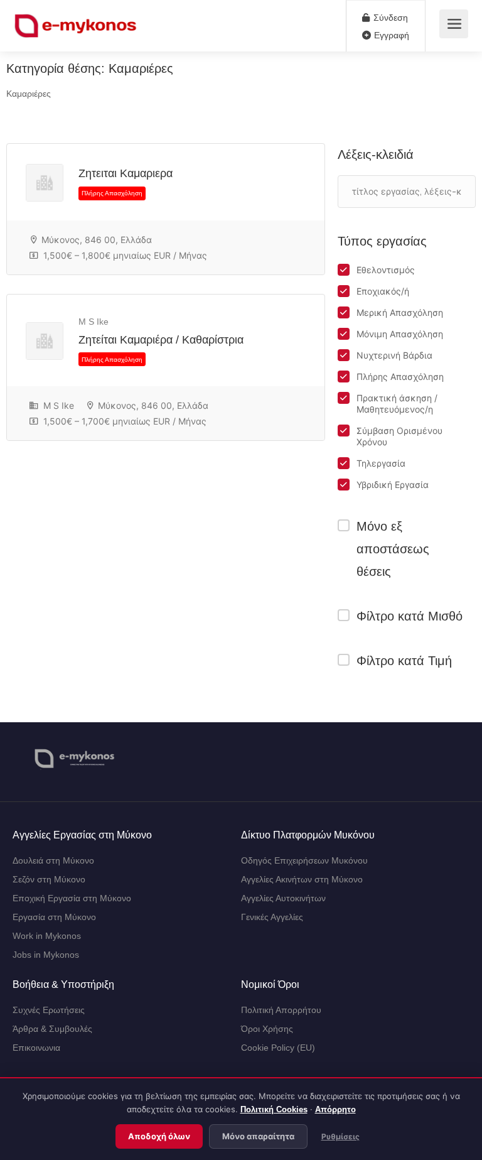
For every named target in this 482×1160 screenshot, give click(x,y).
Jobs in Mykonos (46, 955)
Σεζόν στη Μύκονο (49, 879)
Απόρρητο (335, 1109)
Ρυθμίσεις (340, 1137)
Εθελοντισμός (385, 269)
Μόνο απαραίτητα (258, 1136)
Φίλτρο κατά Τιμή (404, 661)
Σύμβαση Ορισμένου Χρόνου (399, 436)
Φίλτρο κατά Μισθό (409, 616)
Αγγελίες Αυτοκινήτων (283, 898)
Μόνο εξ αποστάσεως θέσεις (392, 548)
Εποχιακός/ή (382, 291)
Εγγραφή (390, 35)
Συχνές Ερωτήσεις (49, 1010)
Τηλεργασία (380, 463)
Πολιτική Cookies (274, 1109)
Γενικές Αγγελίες (272, 917)
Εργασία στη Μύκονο (54, 917)
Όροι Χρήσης (267, 1029)
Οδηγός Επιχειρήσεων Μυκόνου (304, 860)
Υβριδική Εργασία (392, 484)
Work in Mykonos (47, 936)
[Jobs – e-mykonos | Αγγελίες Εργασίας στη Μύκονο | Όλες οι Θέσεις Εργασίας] (76, 23)
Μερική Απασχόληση (399, 312)
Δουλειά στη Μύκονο (53, 860)
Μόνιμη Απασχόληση (399, 333)
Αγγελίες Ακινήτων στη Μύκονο (302, 879)
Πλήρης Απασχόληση (400, 376)
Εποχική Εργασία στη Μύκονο (72, 898)
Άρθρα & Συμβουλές (52, 1029)
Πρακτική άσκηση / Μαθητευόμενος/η (396, 404)
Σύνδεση (389, 18)
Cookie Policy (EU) (278, 1048)
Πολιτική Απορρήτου (281, 1010)
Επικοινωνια (36, 1048)
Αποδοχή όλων (159, 1136)
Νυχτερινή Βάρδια (394, 355)
